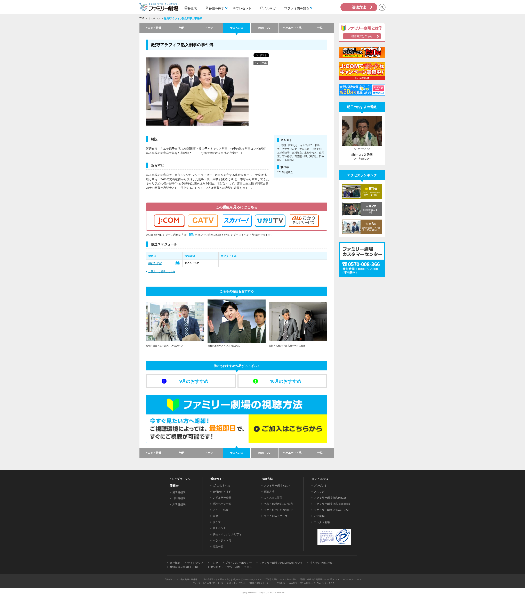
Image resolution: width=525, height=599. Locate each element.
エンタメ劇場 (322, 522)
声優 (181, 28)
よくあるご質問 (273, 497)
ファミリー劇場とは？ (277, 485)
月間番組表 (179, 504)
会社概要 (175, 563)
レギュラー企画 (222, 497)
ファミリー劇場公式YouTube (331, 510)
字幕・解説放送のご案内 (278, 504)
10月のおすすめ (222, 491)
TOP (141, 18)
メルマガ (319, 491)
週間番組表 (179, 492)
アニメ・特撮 (153, 28)
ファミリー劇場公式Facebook (332, 504)
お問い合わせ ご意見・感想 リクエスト (231, 567)
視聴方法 (359, 7)
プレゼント (320, 485)
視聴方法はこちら (362, 36)
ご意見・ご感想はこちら (161, 271)
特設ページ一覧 (222, 504)
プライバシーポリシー (238, 563)
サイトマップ (195, 563)
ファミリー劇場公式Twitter (330, 497)
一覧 (320, 28)
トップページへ (181, 479)
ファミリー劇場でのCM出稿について (281, 563)
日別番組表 (179, 498)
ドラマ (209, 28)
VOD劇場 (319, 516)
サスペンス (154, 18)
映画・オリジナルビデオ (227, 534)
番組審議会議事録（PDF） (185, 567)
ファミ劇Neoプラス (276, 516)
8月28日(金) (155, 263)
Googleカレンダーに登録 (178, 263)
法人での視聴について (323, 563)
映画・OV (264, 28)
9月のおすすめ (221, 485)
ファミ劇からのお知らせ (278, 510)
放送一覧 (218, 546)
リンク (214, 563)
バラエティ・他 (292, 28)
